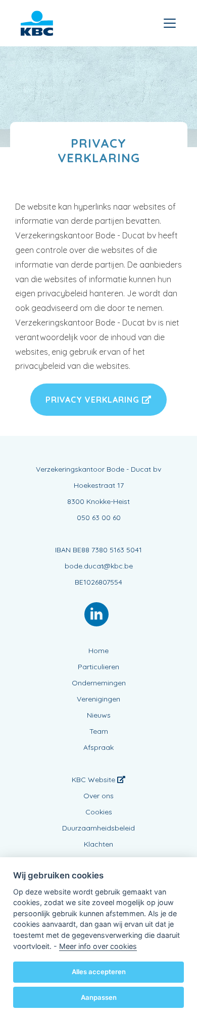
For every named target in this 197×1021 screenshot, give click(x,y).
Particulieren (98, 666)
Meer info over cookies (98, 946)
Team (98, 731)
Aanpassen (99, 997)
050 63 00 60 (99, 517)
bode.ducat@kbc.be (99, 565)
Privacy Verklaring (93, 400)
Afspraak (98, 747)
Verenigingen (98, 699)
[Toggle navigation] (169, 23)
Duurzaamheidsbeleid (98, 828)
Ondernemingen (99, 682)
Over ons (98, 795)
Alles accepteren (99, 972)
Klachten (98, 844)
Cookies (98, 811)
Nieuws (99, 715)
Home (98, 650)
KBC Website (94, 779)
